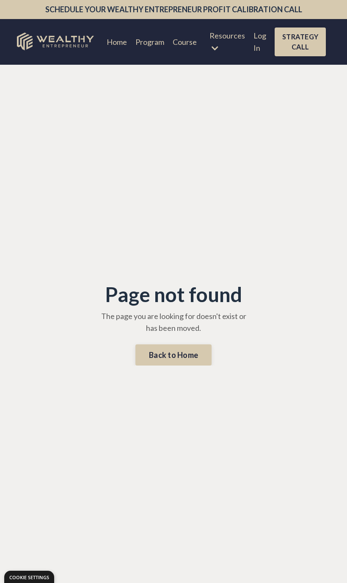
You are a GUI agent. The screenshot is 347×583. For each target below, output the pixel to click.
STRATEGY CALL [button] (300, 42)
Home (117, 42)
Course (185, 42)
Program (149, 42)
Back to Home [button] (173, 355)
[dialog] (29, 577)
